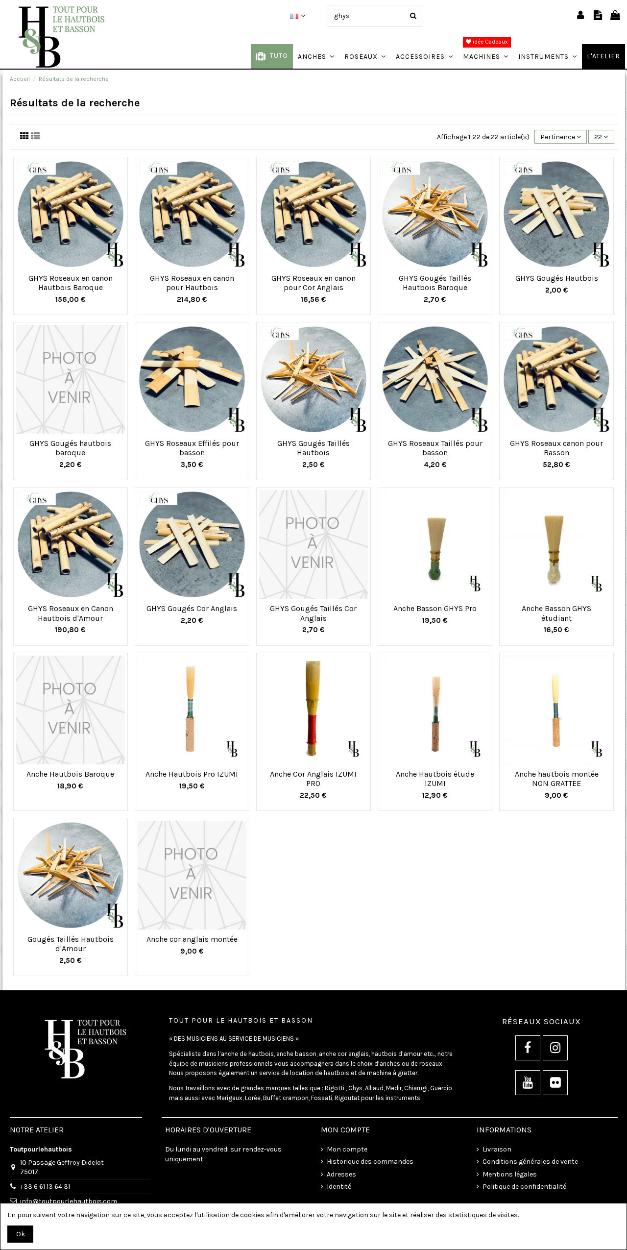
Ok (20, 1234)
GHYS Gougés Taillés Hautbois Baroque (435, 282)
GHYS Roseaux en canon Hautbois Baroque (70, 282)
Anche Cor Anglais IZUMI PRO (313, 778)
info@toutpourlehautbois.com (68, 1201)
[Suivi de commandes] (598, 16)
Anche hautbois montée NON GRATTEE (557, 778)
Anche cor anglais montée (192, 939)
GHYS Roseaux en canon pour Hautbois (192, 282)
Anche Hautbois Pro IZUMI (191, 774)
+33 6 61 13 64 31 (45, 1186)
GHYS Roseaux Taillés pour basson (435, 448)
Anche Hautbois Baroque (70, 774)
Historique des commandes (370, 1161)
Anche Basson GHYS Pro (435, 608)
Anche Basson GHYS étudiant (556, 613)
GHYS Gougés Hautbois (556, 278)
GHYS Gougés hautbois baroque (70, 448)
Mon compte (347, 1149)
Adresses (341, 1174)
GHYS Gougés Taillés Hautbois (313, 448)
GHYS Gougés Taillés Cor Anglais (313, 613)
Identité (339, 1186)
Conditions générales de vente (530, 1161)
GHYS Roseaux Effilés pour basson (192, 448)
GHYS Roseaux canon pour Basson (556, 448)
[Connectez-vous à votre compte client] (580, 16)
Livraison (496, 1149)
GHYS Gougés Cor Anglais (191, 608)
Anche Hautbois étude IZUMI (435, 778)
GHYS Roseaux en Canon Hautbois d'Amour (70, 613)
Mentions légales (509, 1174)
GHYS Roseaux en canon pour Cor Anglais (313, 282)
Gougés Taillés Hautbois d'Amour (70, 943)
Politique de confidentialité (524, 1186)
